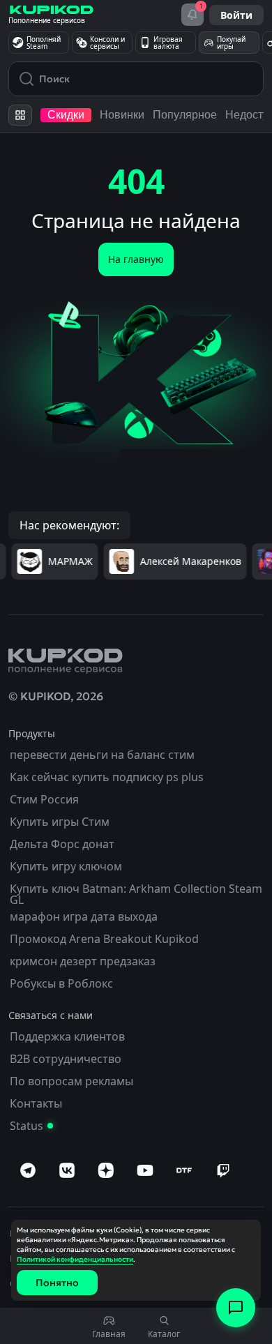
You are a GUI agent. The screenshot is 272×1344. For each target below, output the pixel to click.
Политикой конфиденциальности (75, 1259)
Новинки (122, 115)
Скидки (65, 115)
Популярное (185, 115)
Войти (236, 15)
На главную (136, 259)
